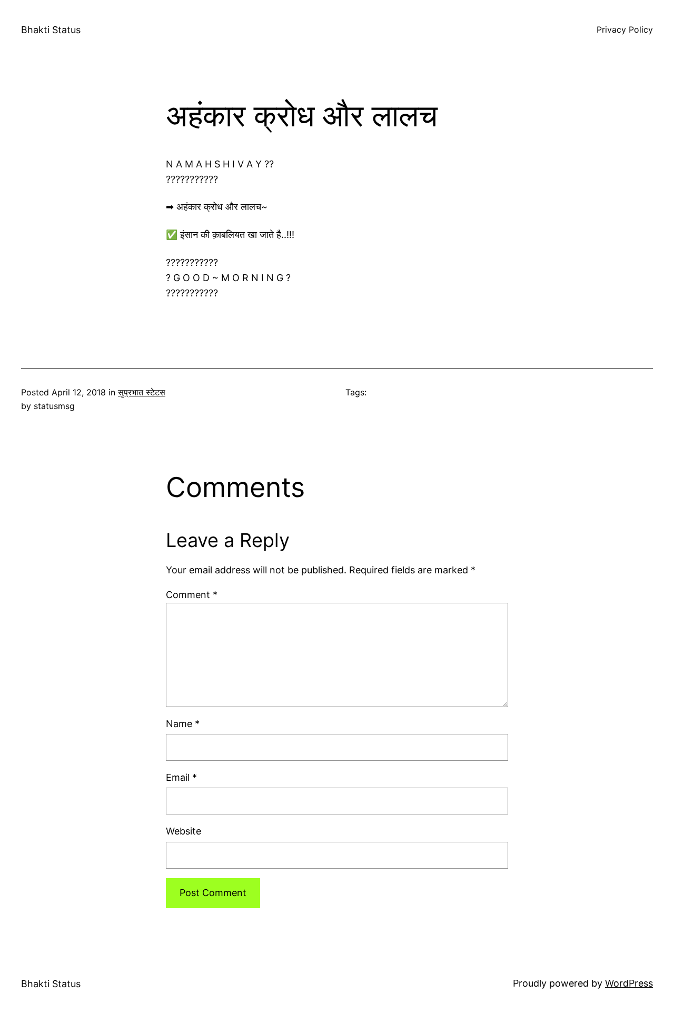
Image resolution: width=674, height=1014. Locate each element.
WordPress (629, 983)
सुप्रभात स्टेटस (141, 392)
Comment (191, 594)
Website (183, 831)
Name (183, 723)
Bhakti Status (51, 29)
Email (181, 777)
